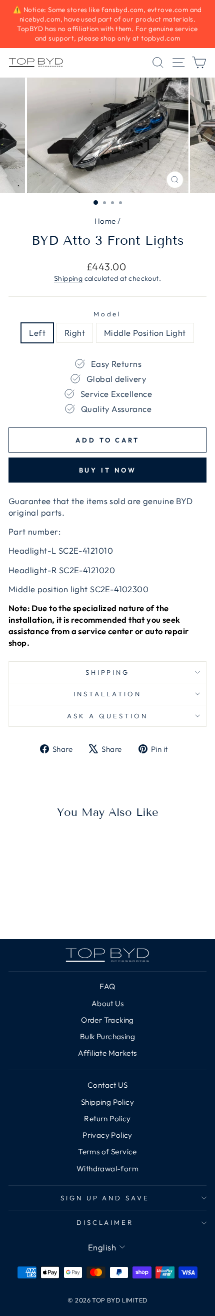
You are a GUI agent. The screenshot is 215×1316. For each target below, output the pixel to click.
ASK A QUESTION (107, 716)
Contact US (108, 1085)
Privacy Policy (107, 1135)
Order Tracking (107, 1020)
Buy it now (107, 470)
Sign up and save (105, 1198)
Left (37, 332)
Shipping (68, 278)
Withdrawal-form (107, 1168)
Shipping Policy (107, 1102)
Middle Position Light (145, 332)
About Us (108, 1003)
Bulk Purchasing (107, 1036)
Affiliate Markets (107, 1053)
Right (74, 332)
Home (105, 221)
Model (108, 314)
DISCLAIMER (105, 1222)
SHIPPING (108, 672)
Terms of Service (107, 1151)
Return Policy (107, 1118)
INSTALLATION (108, 694)
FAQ (107, 986)
